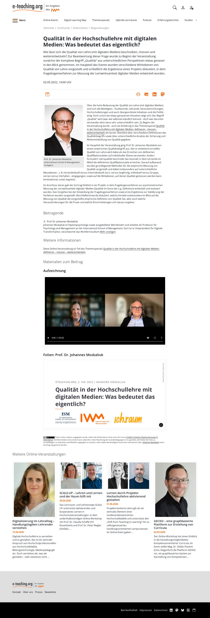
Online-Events (50, 20)
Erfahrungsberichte (168, 20)
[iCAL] (194, 610)
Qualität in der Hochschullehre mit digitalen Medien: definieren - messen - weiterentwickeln (126, 129)
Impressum (146, 610)
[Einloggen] (183, 7)
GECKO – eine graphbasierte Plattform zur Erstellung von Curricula (173, 524)
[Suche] (175, 7)
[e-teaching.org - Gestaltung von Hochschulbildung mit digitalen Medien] (36, 6)
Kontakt (16, 592)
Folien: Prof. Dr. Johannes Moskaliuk (73, 354)
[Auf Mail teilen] (146, 94)
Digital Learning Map (75, 20)
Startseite (49, 28)
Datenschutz (161, 610)
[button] (27, 21)
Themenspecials (101, 20)
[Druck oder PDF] (138, 94)
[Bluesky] (183, 610)
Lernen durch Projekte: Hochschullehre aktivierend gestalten (126, 496)
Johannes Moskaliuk (151, 442)
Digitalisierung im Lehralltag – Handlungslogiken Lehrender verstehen (33, 524)
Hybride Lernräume (126, 20)
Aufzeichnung (54, 270)
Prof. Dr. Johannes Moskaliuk (62, 221)
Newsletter (50, 592)
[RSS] (188, 610)
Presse (38, 592)
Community (63, 28)
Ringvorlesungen (100, 28)
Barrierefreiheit (129, 610)
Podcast (147, 20)
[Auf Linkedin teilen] (154, 94)
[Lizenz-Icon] (49, 437)
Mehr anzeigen (108, 231)
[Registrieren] (191, 7)
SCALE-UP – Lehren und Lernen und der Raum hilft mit (81, 494)
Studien (189, 20)
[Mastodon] (177, 610)
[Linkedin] (171, 610)
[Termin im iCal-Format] (47, 94)
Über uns (28, 592)
